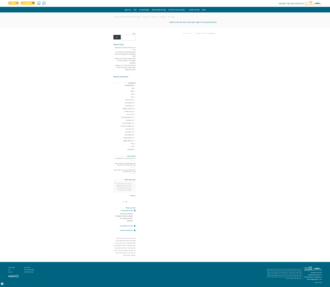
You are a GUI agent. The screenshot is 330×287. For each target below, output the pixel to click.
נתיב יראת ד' (121, 250)
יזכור (135, 10)
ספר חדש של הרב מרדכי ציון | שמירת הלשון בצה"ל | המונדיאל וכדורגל (125, 170)
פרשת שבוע (124, 253)
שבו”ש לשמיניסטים (159, 10)
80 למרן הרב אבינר (131, 238)
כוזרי (118, 243)
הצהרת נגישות (318, 282)
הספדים (126, 240)
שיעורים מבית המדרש (177, 10)
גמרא (121, 238)
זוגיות (123, 240)
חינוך (118, 240)
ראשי (204, 10)
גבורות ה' (124, 238)
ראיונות (120, 253)
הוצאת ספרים (144, 10)
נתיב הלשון (133, 250)
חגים (121, 240)
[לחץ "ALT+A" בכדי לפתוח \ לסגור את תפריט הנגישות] (2, 284)
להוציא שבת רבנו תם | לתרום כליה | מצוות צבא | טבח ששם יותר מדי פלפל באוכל (125, 54)
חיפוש (134, 34)
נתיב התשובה (127, 250)
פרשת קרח (133, 63)
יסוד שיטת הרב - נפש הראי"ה (125, 243)
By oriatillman (211, 33)
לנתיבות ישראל (117, 248)
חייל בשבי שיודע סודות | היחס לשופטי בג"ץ (125, 158)
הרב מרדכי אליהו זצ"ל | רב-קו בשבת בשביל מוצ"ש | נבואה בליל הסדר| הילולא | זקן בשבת (125, 67)
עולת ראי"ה (130, 253)
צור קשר (127, 10)
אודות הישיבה (194, 10)
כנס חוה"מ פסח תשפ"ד (121, 245)
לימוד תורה (124, 248)
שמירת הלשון (126, 255)
